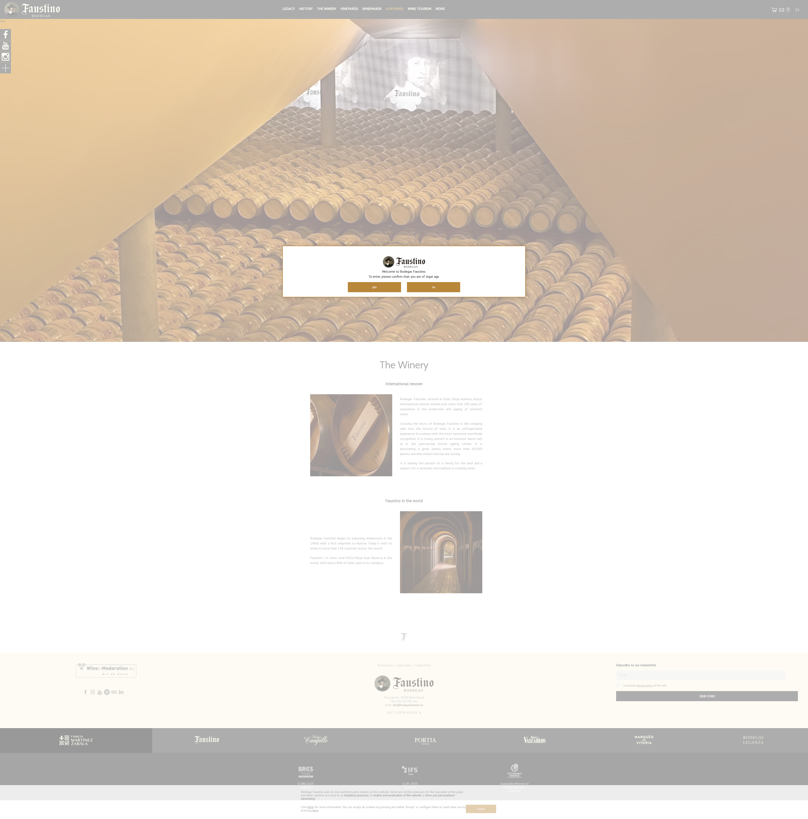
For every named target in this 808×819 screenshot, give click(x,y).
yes (374, 287)
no (433, 287)
